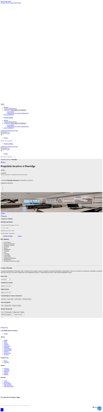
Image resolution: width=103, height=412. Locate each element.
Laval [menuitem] (5, 380)
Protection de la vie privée (22, 400)
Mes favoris (15, 130)
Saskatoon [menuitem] (6, 362)
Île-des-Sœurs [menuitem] (7, 383)
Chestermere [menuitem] (7, 346)
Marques (6, 107)
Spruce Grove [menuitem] (7, 353)
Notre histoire (10, 111)
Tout (2, 286)
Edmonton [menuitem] (6, 347)
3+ (9, 286)
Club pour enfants (27, 299)
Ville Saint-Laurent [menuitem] (9, 386)
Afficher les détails (8, 236)
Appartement (8, 305)
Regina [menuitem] (5, 361)
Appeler (20, 236)
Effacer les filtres (18, 314)
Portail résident (8, 117)
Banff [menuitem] (5, 341)
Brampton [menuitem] (6, 368)
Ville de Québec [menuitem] (8, 385)
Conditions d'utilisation (36, 400)
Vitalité (22, 312)
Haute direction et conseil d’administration (17, 113)
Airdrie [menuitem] (5, 340)
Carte (3, 170)
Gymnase (3, 299)
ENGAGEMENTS (9, 114)
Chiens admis (18, 299)
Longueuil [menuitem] (6, 382)
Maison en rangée (16, 305)
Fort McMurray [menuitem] (8, 348)
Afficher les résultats (6, 314)
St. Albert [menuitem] (6, 354)
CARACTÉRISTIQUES (10, 108)
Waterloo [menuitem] (6, 374)
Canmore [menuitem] (6, 344)
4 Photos (3, 213)
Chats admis (10, 299)
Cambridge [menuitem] (6, 370)
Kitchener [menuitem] (6, 371)
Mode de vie (16, 312)
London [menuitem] (6, 373)
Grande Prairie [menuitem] (7, 350)
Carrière (3, 130)
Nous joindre (8, 130)
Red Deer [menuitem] (6, 351)
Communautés (8, 312)
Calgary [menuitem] (6, 343)
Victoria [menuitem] (6, 333)
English (6, 138)
